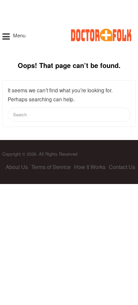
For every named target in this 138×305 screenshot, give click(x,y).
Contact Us (122, 167)
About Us (17, 167)
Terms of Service (51, 167)
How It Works (90, 167)
